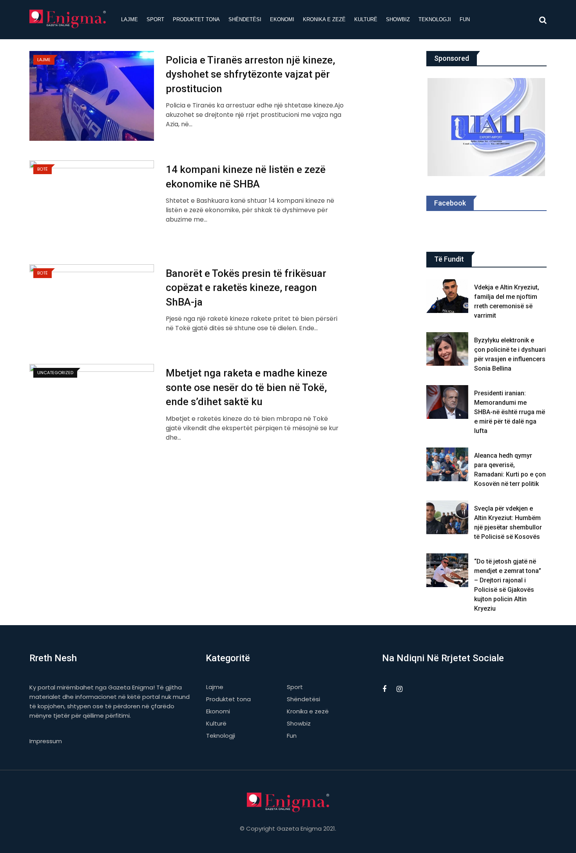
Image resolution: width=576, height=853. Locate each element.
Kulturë (365, 19)
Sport (155, 19)
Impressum (45, 741)
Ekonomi (282, 19)
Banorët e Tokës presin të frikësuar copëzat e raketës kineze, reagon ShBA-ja (246, 287)
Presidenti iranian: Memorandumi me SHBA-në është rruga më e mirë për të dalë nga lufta (509, 412)
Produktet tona (196, 19)
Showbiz (398, 19)
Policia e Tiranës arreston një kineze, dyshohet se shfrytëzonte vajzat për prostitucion (250, 74)
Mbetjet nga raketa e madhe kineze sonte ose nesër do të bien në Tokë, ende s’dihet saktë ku (246, 387)
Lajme (129, 19)
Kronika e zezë (324, 19)
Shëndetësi (244, 19)
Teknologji (434, 19)
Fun (465, 19)
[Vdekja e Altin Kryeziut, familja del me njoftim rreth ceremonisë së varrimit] (447, 296)
